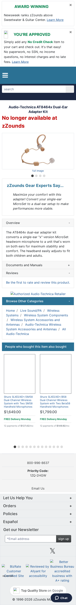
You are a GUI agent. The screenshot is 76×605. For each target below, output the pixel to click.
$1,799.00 (48, 412)
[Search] (70, 89)
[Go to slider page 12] (57, 446)
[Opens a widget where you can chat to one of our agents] (61, 598)
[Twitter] (52, 552)
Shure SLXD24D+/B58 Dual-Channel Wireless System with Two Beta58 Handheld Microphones (55, 401)
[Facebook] (23, 552)
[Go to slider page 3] (40, 175)
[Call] (68, 75)
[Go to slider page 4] (44, 175)
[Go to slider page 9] (46, 446)
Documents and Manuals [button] (38, 265)
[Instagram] (38, 552)
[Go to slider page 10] (50, 446)
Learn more (55, 20)
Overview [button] (38, 222)
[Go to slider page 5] (30, 446)
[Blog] (9, 552)
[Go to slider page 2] (36, 175)
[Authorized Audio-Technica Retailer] (38, 293)
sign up (63, 539)
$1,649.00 (12, 412)
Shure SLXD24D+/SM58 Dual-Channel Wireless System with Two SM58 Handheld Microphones (18, 401)
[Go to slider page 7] (38, 446)
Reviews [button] (38, 273)
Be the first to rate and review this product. (38, 282)
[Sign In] (62, 75)
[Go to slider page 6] (34, 446)
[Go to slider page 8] (42, 446)
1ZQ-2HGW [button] (38, 473)
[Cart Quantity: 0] (54, 75)
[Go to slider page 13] (61, 446)
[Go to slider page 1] (32, 175)
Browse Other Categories (38, 301)
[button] (5, 75)
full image (38, 170)
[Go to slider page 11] (54, 446)
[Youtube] (67, 552)
